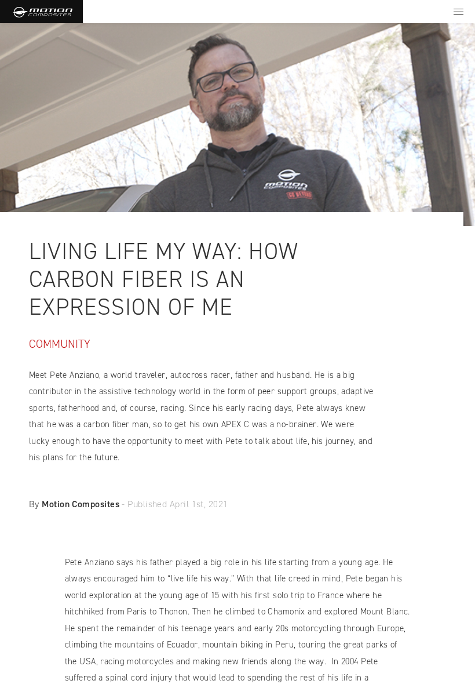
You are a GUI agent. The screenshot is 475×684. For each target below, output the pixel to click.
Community (59, 343)
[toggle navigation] (458, 11)
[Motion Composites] (41, 11)
